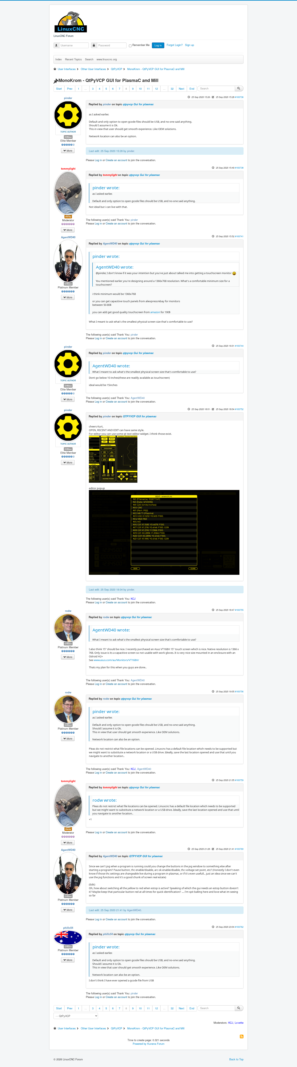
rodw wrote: (105, 800)
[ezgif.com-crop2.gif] (113, 459)
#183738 (239, 167)
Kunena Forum (155, 1044)
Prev (70, 88)
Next (181, 88)
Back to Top (236, 1059)
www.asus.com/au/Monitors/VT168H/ (116, 660)
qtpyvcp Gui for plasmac (138, 104)
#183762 (239, 926)
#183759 (239, 780)
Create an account (116, 160)
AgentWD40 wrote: (115, 267)
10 (140, 88)
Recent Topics (73, 59)
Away (68, 216)
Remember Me (141, 45)
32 (172, 88)
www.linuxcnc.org (107, 59)
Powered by (139, 1044)
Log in (158, 45)
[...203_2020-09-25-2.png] (164, 532)
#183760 (239, 848)
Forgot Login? (175, 45)
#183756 (239, 691)
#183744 (239, 345)
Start (59, 88)
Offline (68, 136)
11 (148, 88)
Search (89, 59)
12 (156, 88)
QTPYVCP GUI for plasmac (139, 416)
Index (58, 59)
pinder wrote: (106, 187)
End (192, 88)
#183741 (239, 236)
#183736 (239, 97)
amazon (155, 312)
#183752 (239, 409)
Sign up (190, 45)
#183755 (239, 609)
